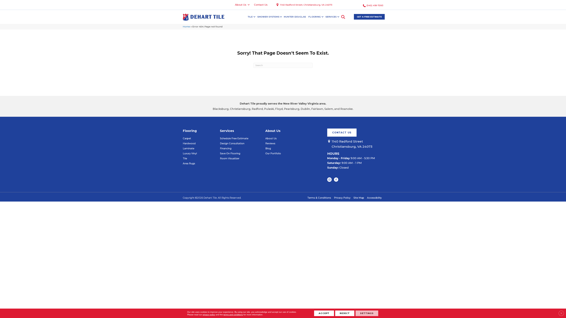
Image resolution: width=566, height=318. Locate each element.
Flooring (314, 16)
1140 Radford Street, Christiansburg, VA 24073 (306, 4)
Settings (367, 313)
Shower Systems (268, 16)
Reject (345, 313)
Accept (324, 313)
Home (186, 26)
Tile (250, 16)
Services (331, 16)
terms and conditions (233, 314)
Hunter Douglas (295, 16)
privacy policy (209, 314)
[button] (254, 16)
